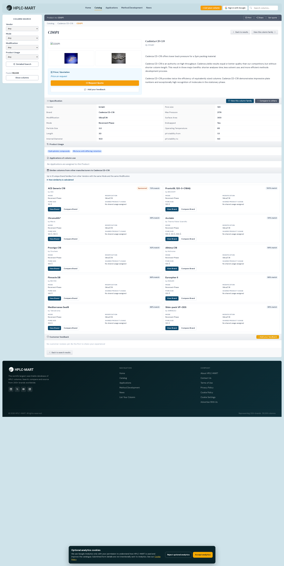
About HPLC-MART (209, 373)
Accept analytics (203, 554)
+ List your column (211, 8)
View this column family (263, 32)
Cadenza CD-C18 (65, 23)
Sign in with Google (237, 8)
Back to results (241, 32)
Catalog (98, 7)
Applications (112, 7)
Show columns (22, 77)
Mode (8, 33)
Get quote (272, 17)
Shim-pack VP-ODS (175, 307)
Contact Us (206, 378)
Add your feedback (96, 89)
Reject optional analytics (178, 554)
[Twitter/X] (17, 389)
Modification (12, 43)
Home (88, 7)
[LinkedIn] (11, 389)
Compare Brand (70, 209)
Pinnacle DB (54, 277)
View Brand (54, 209)
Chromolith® (54, 218)
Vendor (9, 24)
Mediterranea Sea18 (58, 307)
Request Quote (96, 83)
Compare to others (268, 101)
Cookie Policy (207, 392)
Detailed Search (23, 64)
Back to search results (61, 352)
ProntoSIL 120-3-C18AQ (177, 188)
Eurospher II (171, 277)
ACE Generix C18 (56, 188)
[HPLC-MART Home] (21, 8)
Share (260, 17)
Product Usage (13, 52)
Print (249, 17)
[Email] (23, 389)
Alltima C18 (171, 247)
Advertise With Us (209, 402)
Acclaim (169, 218)
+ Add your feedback (267, 337)
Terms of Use (207, 383)
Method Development (132, 7)
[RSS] (29, 389)
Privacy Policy (207, 387)
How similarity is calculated (61, 180)
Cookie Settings (208, 397)
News (149, 7)
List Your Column (127, 397)
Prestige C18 (54, 247)
